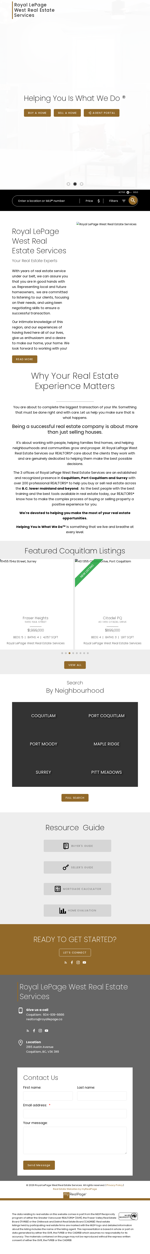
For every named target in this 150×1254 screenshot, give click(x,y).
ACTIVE (122, 192)
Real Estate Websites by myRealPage (75, 1189)
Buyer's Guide (82, 846)
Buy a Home (37, 113)
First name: (32, 1087)
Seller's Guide (82, 867)
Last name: (86, 1087)
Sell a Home (67, 113)
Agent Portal (104, 113)
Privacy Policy (115, 1185)
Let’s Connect (75, 952)
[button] (7, 83)
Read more (24, 359)
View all (75, 665)
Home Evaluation (82, 910)
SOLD (135, 192)
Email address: (35, 1105)
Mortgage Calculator (82, 889)
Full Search (75, 797)
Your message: (35, 1123)
